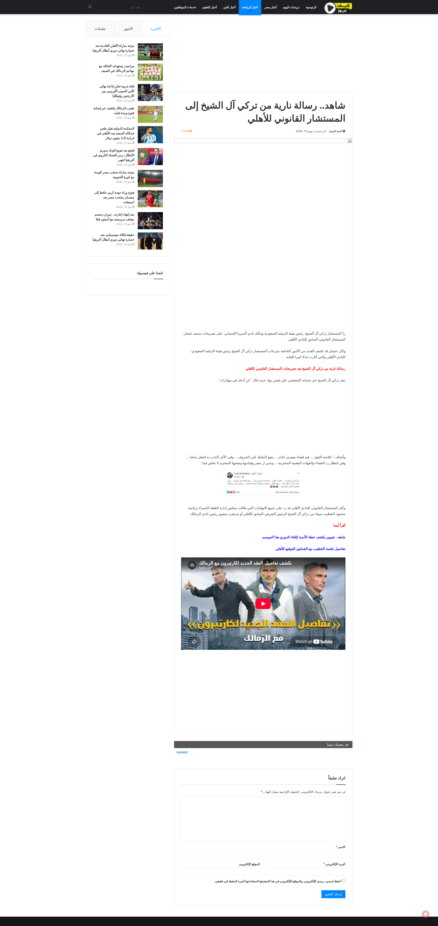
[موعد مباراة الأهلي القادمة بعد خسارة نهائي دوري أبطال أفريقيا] (150, 51)
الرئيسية (311, 7)
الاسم (340, 847)
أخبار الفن (229, 7)
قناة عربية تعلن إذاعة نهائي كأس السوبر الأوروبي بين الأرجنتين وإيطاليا (116, 91)
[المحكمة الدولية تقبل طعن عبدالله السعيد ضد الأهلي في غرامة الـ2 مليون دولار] (150, 134)
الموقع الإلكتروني (249, 864)
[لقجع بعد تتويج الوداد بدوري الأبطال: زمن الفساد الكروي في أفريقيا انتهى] (150, 156)
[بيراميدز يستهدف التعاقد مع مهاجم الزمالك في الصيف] (150, 72)
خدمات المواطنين (185, 7)
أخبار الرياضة (250, 7)
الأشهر (128, 28)
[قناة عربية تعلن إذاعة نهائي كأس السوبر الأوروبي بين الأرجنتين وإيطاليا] (150, 92)
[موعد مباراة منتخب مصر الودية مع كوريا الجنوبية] (150, 178)
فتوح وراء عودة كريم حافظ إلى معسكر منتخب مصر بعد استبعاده (114, 197)
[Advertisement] (263, 53)
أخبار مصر (270, 7)
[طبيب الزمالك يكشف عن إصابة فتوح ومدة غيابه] (150, 114)
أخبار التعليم (209, 7)
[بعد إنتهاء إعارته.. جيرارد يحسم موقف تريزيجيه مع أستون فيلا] (150, 220)
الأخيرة (156, 28)
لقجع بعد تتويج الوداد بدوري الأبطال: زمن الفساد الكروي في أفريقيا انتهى (113, 155)
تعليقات (100, 28)
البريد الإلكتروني (334, 864)
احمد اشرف (335, 131)
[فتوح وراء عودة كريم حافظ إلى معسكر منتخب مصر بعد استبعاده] (150, 198)
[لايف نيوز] (338, 8)
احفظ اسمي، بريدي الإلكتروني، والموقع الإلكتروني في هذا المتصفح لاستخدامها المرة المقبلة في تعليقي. (278, 881)
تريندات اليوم (291, 7)
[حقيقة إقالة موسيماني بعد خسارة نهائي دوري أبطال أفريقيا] (150, 241)
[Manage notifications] (425, 914)
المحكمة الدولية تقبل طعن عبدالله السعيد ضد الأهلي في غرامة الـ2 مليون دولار (115, 133)
